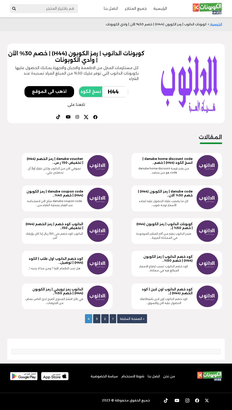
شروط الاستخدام (132, 376)
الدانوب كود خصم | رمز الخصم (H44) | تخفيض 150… (54, 226)
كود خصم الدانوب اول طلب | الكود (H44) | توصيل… (56, 261)
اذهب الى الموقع (49, 91)
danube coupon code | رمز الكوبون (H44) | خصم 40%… (55, 193)
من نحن (169, 376)
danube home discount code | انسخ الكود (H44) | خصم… (168, 161)
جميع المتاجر (136, 8)
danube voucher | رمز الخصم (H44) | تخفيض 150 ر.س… (55, 161)
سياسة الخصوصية (104, 376)
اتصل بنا (111, 8)
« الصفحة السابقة (132, 319)
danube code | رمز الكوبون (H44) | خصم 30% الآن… (165, 193)
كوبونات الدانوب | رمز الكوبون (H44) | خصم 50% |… (164, 226)
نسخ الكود (90, 91)
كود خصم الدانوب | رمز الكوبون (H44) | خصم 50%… (168, 259)
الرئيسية (160, 8)
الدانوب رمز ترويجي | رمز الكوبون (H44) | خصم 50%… (57, 291)
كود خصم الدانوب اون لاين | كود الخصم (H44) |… (167, 291)
